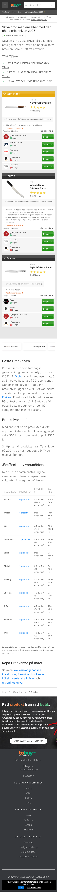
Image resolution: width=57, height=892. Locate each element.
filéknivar (24, 674)
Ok (21, 888)
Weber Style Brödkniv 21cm (34, 81)
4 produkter (24, 526)
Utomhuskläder (28, 852)
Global (19, 376)
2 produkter (24, 553)
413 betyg (37, 196)
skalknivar (27, 678)
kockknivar (38, 674)
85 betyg (36, 111)
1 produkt (23, 513)
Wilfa (28, 793)
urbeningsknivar (13, 682)
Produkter (6, 12)
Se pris (46, 137)
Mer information (34, 887)
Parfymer (28, 820)
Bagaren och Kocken (19, 135)
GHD (28, 802)
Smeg (28, 788)
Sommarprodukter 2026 (34, 12)
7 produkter (24, 539)
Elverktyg (28, 842)
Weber (33, 264)
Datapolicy (28, 775)
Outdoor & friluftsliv (28, 856)
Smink (28, 825)
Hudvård (28, 829)
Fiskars (33, 100)
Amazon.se (16, 157)
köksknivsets (10, 678)
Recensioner (17, 12)
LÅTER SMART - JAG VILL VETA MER (28, 741)
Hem (4, 692)
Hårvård (28, 815)
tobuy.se (30, 876)
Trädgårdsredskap (28, 847)
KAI (31, 182)
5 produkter (24, 619)
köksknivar (21, 670)
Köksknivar (17, 692)
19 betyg (36, 275)
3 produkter (24, 606)
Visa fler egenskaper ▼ (14, 128)
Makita (28, 798)
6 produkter (24, 499)
